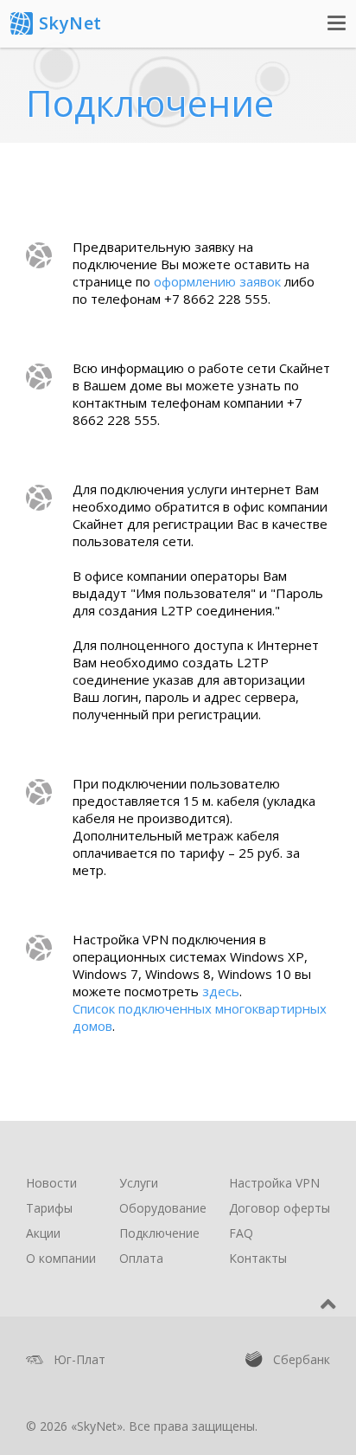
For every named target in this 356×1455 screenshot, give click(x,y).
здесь (220, 991)
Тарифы (49, 1208)
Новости (51, 1183)
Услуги (138, 1183)
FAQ (241, 1233)
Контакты (258, 1258)
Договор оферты (279, 1208)
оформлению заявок (217, 281)
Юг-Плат (65, 1362)
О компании (61, 1258)
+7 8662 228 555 (216, 298)
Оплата (141, 1258)
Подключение (159, 1233)
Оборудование (163, 1208)
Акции (43, 1233)
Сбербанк (287, 1359)
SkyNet (70, 23)
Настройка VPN (274, 1183)
